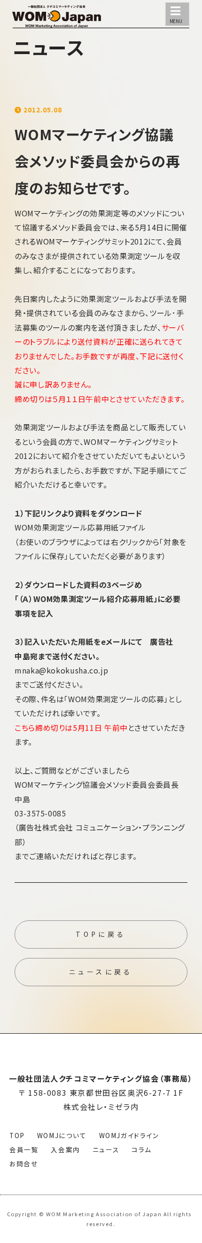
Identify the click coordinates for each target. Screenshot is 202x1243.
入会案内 (65, 1149)
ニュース (106, 1149)
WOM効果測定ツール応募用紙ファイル (80, 527)
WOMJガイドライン (129, 1135)
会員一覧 (24, 1149)
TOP (17, 1135)
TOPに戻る (101, 934)
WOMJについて (62, 1135)
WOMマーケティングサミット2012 (92, 241)
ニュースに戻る (101, 971)
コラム (142, 1149)
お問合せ (23, 1163)
